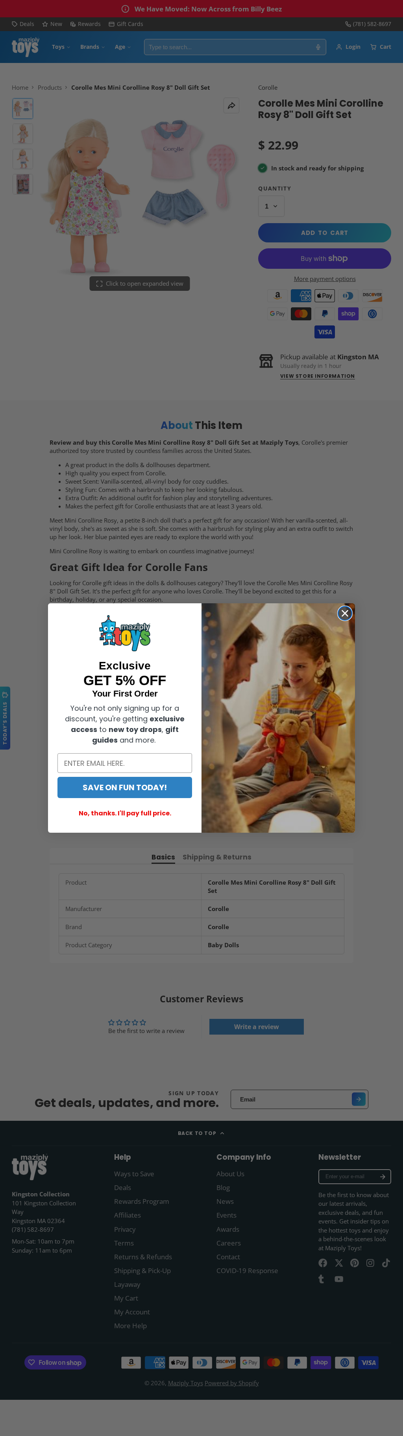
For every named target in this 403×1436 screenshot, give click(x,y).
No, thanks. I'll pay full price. (125, 813)
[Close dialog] (345, 613)
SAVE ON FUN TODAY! (125, 787)
